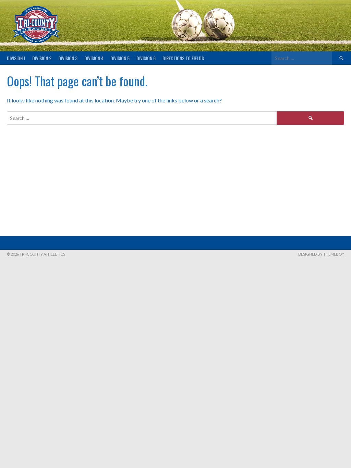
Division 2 (41, 58)
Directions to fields (183, 58)
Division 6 (146, 58)
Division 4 (94, 58)
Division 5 (120, 58)
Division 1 (16, 58)
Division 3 (67, 58)
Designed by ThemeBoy (321, 254)
